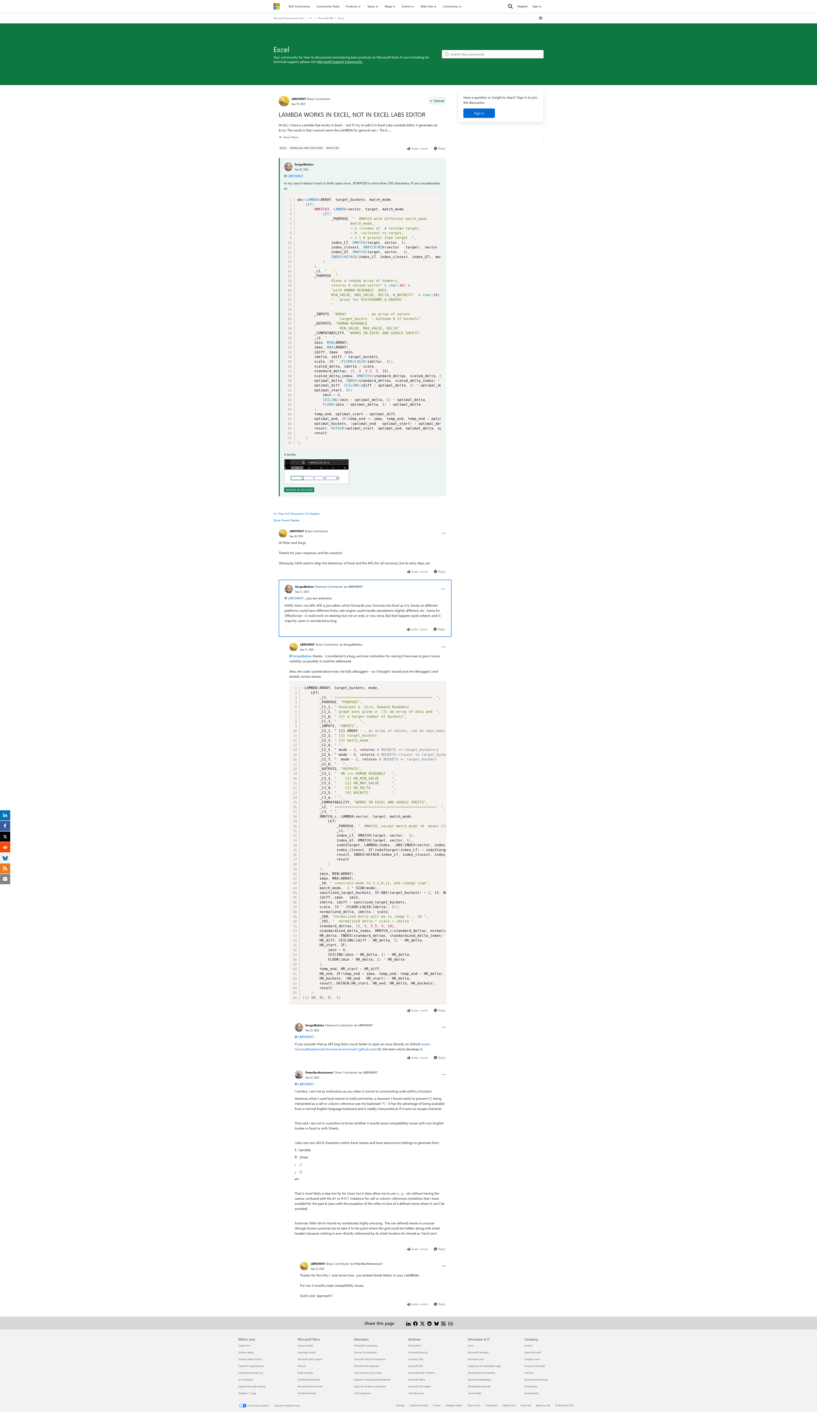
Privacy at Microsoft (534, 1366)
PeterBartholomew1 (319, 1072)
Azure (471, 1345)
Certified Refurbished (309, 1379)
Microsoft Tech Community (481, 1372)
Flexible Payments (307, 1393)
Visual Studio (474, 1393)
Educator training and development (372, 1379)
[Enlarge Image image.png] (316, 471)
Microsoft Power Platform (421, 1372)
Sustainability (531, 1393)
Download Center (307, 1352)
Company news (532, 1359)
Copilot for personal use (250, 1372)
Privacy (436, 1405)
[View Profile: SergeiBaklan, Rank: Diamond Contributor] (288, 589)
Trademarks (491, 1405)
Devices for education (365, 1352)
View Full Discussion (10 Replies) (299, 514)
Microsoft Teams (416, 1379)
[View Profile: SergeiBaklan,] (288, 167)
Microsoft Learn (476, 1359)
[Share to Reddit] (429, 1323)
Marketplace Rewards (479, 1386)
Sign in (479, 113)
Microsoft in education (365, 1345)
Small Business (416, 1393)
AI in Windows (245, 1379)
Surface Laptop (246, 1352)
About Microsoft (532, 1352)
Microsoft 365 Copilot (419, 1386)
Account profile (305, 1345)
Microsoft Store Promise (310, 1386)
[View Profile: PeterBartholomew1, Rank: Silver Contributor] (299, 1074)
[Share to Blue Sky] (436, 1323)
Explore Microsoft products (252, 1386)
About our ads (543, 1405)
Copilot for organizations (251, 1366)
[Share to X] (422, 1323)
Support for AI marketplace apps (484, 1366)
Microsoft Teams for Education (369, 1359)
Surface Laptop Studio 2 (250, 1359)
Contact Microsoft (419, 1405)
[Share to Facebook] (415, 1323)
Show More (290, 137)
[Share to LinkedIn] (408, 1323)
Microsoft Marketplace (479, 1379)
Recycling (526, 1405)
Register (522, 6)
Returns (302, 1366)
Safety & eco (509, 1405)
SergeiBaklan (304, 164)
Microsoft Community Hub (288, 18)
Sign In (537, 6)
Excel (341, 18)
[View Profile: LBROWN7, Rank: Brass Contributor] (284, 101)
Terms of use (473, 1405)
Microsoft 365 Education (366, 1366)
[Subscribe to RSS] (443, 1323)
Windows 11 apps (247, 1393)
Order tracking (305, 1372)
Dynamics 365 (415, 1359)
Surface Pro (244, 1345)
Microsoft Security (417, 1352)
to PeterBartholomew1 (366, 1264)
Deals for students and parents (370, 1386)
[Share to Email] (450, 1323)
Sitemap (400, 1405)
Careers (528, 1345)
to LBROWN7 (353, 587)
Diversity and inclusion (536, 1379)
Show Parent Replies (286, 520)
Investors (529, 1372)
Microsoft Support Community (339, 61)
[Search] (510, 6)
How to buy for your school (368, 1372)
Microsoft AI (414, 1345)
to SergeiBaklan (351, 644)
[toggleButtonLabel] (541, 18)
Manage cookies (454, 1405)
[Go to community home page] (276, 6)
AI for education (362, 1393)
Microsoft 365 (325, 18)
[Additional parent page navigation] (310, 18)
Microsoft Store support (310, 1359)
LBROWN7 (298, 99)
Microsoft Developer (478, 1352)
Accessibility (530, 1386)
